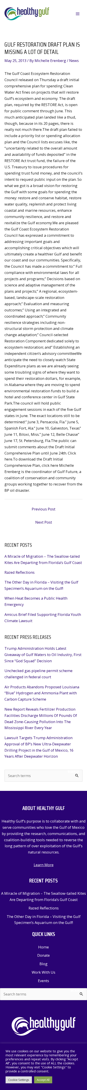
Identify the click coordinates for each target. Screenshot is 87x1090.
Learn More (44, 864)
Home (43, 947)
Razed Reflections (19, 572)
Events (43, 980)
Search (73, 771)
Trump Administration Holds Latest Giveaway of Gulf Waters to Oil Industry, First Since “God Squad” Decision (42, 654)
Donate (43, 955)
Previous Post (43, 509)
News (74, 60)
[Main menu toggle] (77, 14)
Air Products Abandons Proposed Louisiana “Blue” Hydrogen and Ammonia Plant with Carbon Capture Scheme (41, 693)
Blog (43, 963)
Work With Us (43, 972)
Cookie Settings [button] (18, 1080)
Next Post (43, 522)
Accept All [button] (43, 1080)
